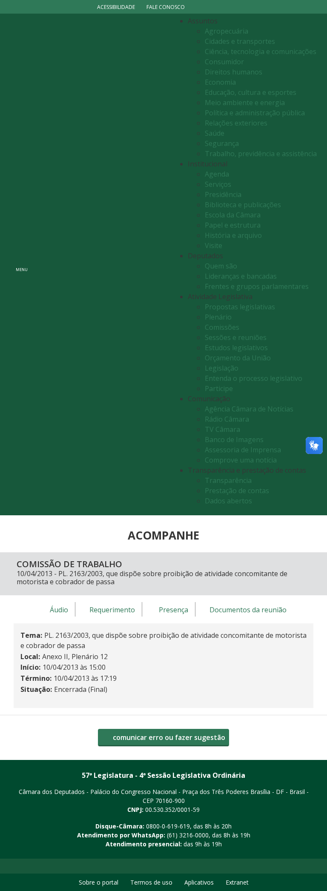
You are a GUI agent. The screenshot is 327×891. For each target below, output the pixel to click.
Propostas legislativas (240, 306)
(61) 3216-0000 (188, 835)
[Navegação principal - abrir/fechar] (21, 264)
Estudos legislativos (236, 347)
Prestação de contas (237, 490)
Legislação (221, 368)
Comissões (222, 327)
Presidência (223, 194)
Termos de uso (151, 882)
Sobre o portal (98, 882)
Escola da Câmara (233, 215)
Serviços (218, 184)
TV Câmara (222, 429)
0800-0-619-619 (168, 826)
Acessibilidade (116, 7)
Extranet (237, 882)
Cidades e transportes (240, 41)
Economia (220, 82)
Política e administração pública (255, 112)
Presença (173, 609)
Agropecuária (226, 31)
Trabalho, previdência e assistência (261, 153)
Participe (219, 388)
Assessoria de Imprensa (243, 449)
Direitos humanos (233, 72)
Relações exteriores (236, 123)
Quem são (221, 266)
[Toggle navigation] (102, 264)
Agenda (217, 174)
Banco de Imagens (234, 439)
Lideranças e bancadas (241, 276)
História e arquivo (233, 235)
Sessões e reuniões (236, 337)
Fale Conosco (165, 7)
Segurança (222, 143)
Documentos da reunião (248, 609)
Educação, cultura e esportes (250, 92)
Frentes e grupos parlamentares (257, 286)
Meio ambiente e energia (245, 102)
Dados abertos (228, 500)
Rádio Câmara (227, 419)
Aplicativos (199, 882)
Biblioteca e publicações (243, 204)
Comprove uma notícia (241, 460)
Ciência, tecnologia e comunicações (260, 51)
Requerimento (112, 609)
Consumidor (224, 61)
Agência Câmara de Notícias (249, 409)
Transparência (228, 480)
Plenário (218, 317)
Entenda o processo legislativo (253, 378)
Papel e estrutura (233, 225)
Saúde (214, 133)
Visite (213, 245)
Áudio (59, 609)
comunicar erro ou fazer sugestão (168, 737)
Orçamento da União (238, 358)
